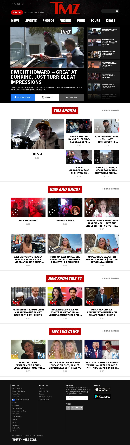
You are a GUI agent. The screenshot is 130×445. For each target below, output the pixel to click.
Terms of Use (16, 394)
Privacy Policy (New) (18, 391)
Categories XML (17, 416)
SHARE (48, 97)
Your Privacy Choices (23, 399)
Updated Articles (17, 408)
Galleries (14, 419)
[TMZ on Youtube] (19, 3)
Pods (81, 20)
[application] (47, 47)
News (15, 20)
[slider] (47, 67)
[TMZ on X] (15, 4)
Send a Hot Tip (43, 391)
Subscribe (86, 398)
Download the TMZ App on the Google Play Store (102, 396)
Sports (31, 20)
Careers (41, 394)
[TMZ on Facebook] (12, 4)
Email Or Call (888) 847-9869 (34, 12)
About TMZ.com (17, 388)
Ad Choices (15, 397)
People (14, 422)
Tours (95, 20)
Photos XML (16, 428)
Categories (15, 414)
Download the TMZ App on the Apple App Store (102, 389)
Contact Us (42, 388)
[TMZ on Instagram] (22, 4)
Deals (110, 20)
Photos (48, 20)
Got (17, 12)
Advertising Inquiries (45, 397)
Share (24, 97)
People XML (15, 425)
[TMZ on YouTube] (77, 408)
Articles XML (16, 405)
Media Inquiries (44, 399)
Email (73, 97)
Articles (14, 402)
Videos (65, 20)
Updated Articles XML (19, 411)
